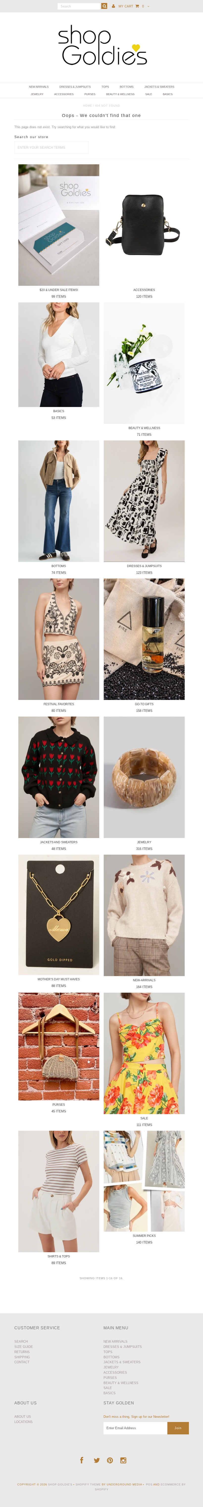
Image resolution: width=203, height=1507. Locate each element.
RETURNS (22, 1352)
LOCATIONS (23, 1422)
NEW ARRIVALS (39, 86)
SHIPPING (22, 1357)
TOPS (105, 86)
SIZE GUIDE (23, 1347)
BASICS (168, 94)
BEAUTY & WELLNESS (120, 94)
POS (149, 1484)
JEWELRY (37, 94)
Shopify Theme (88, 1484)
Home (87, 105)
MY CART (131, 6)
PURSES (89, 94)
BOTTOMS (126, 86)
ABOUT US (22, 1417)
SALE (148, 94)
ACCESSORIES (64, 94)
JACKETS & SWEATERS (159, 86)
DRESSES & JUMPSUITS (75, 86)
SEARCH (21, 1341)
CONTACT (21, 1362)
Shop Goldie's (60, 1484)
